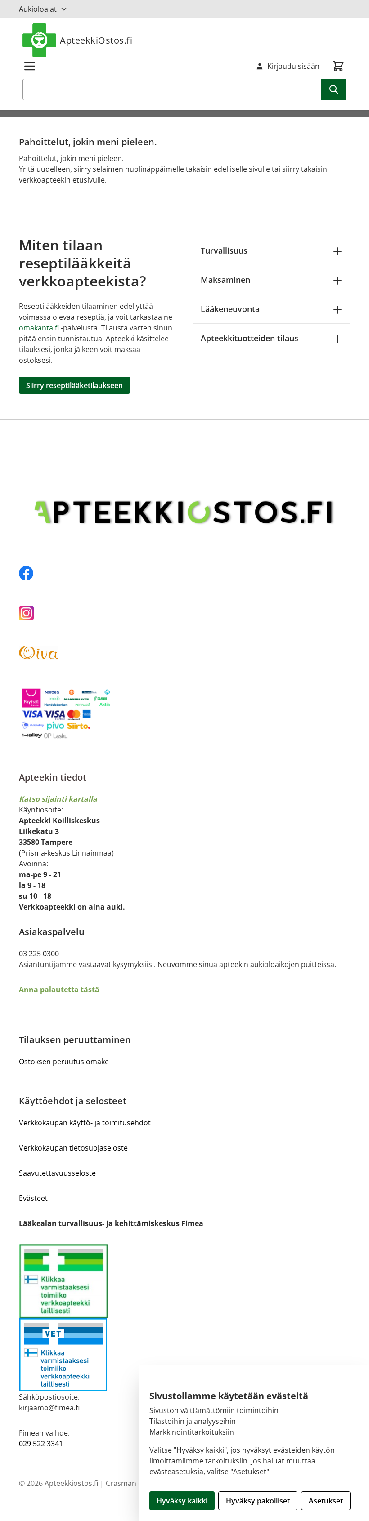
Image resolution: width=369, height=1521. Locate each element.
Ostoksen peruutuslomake (64, 1061)
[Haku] (333, 89)
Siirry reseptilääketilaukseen (74, 385)
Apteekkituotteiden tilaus (249, 338)
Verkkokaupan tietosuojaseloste (73, 1148)
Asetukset (326, 1501)
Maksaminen (225, 279)
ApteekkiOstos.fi (96, 40)
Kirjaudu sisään (293, 66)
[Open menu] (29, 66)
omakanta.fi (39, 328)
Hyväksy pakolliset (258, 1501)
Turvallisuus (224, 250)
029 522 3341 (41, 1444)
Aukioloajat (38, 9)
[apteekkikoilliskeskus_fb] (184, 573)
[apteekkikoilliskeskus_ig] (184, 613)
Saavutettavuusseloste (57, 1173)
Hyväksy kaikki (182, 1501)
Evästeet (33, 1198)
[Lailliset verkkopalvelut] (101, 1281)
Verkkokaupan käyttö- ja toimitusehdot (85, 1123)
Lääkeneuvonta (230, 308)
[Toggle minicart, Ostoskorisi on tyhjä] (338, 66)
